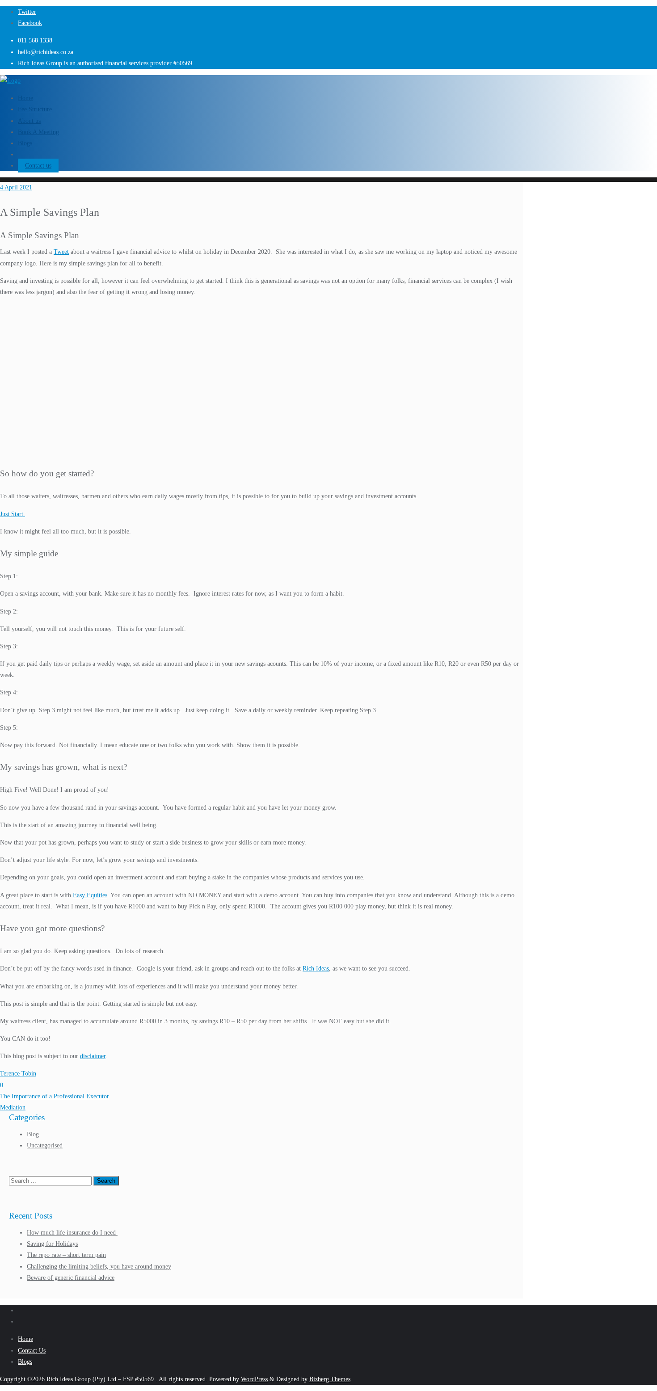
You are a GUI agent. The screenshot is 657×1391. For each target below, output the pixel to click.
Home (25, 1339)
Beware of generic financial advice (70, 1277)
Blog (33, 1134)
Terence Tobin (18, 1073)
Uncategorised (45, 1145)
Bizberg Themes (329, 1379)
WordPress (254, 1379)
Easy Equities (90, 895)
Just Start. (12, 514)
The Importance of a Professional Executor (54, 1096)
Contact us (38, 165)
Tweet (61, 251)
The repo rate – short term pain (66, 1255)
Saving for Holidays (52, 1243)
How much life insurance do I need (72, 1232)
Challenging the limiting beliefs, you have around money (99, 1266)
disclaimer (92, 1056)
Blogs (25, 1361)
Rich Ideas (316, 968)
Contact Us (32, 1350)
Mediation (12, 1107)
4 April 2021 (16, 187)
